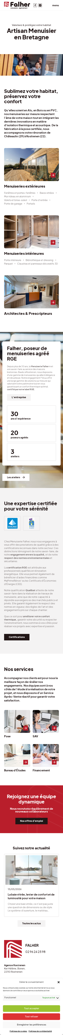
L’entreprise (19, 397)
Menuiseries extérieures (31, 177)
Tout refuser (31, 1016)
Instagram (40, 5)
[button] (58, 982)
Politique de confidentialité (40, 1031)
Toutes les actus (31, 923)
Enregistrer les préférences (31, 1024)
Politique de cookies (18, 1031)
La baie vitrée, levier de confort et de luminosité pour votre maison (31, 885)
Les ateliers (13, 477)
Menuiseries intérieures (31, 240)
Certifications (17, 637)
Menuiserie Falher (17, 5)
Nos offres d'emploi (31, 821)
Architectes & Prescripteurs (31, 297)
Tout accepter (31, 1008)
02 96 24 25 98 (35, 952)
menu (55, 5)
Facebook (35, 5)
